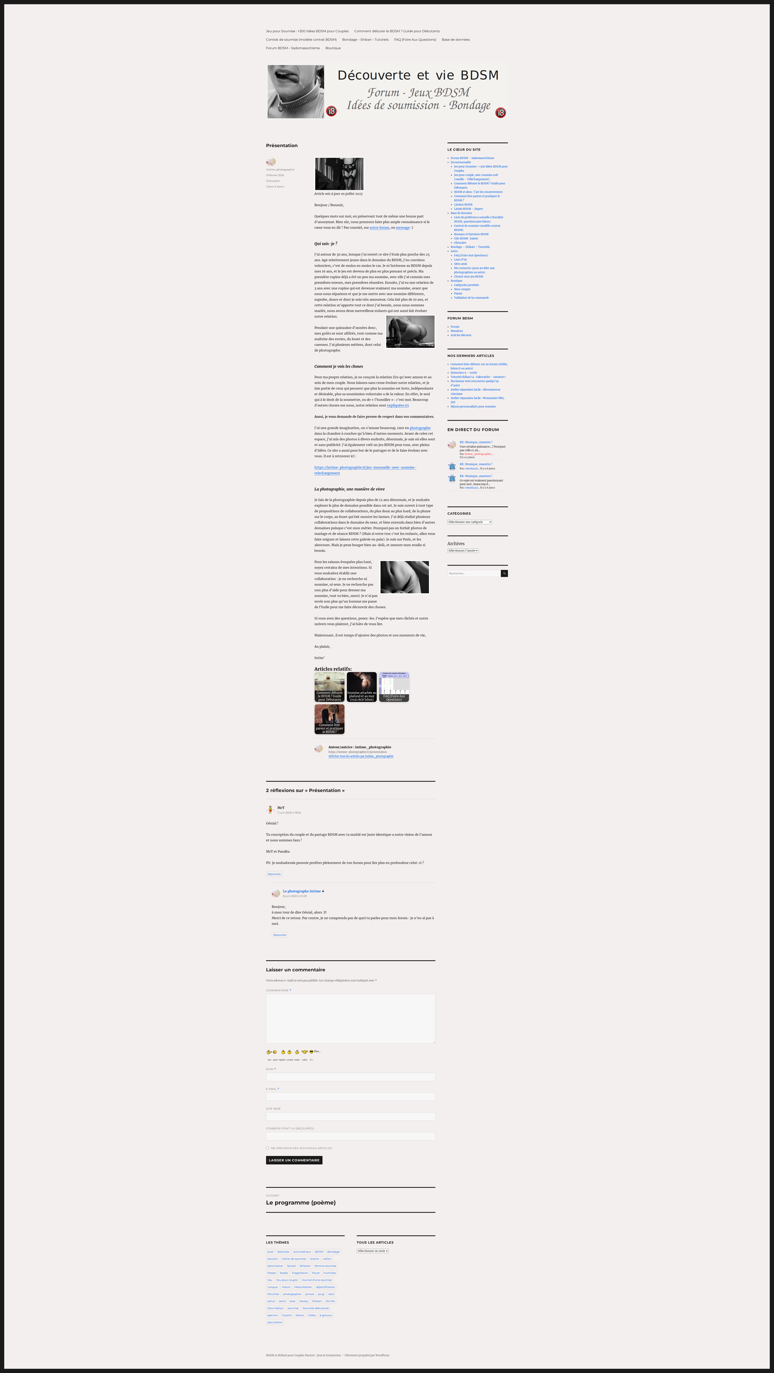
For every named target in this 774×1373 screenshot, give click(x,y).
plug (321, 1294)
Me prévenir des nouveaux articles (301, 1148)
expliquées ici (398, 405)
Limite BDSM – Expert (468, 209)
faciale (291, 1265)
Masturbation (303, 1287)
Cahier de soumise (294, 1258)
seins (282, 1301)
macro (286, 1287)
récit (331, 1294)
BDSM (319, 1251)
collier (327, 1258)
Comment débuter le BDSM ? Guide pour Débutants (397, 31)
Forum (455, 326)
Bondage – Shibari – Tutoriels (365, 40)
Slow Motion (275, 1308)
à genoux (326, 1315)
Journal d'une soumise (317, 1280)
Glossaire (460, 242)
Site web (273, 1108)
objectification (325, 1287)
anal (270, 1251)
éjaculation (274, 1322)
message (403, 228)
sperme (272, 1315)
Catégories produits (466, 285)
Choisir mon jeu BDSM (468, 276)
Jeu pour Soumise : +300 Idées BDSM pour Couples (307, 31)
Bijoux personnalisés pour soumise (473, 406)
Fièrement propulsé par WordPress (367, 1355)
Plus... (317, 1051)
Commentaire (278, 990)
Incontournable (461, 162)
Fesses (271, 1272)
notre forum (379, 228)
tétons (300, 1315)
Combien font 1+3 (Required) (290, 1128)
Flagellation (300, 1272)
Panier (458, 293)
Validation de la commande (471, 297)
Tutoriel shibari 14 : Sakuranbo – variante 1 (478, 377)
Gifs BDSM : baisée (466, 238)
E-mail (272, 1089)
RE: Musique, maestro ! (476, 442)
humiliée (330, 1272)
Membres (457, 331)
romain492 (471, 468)
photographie (292, 1294)
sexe (292, 1301)
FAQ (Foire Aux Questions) (415, 40)
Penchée (273, 1294)
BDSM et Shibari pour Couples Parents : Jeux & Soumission (303, 1355)
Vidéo (312, 1315)
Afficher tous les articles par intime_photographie (361, 756)
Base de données (456, 40)
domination (275, 1265)
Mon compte (462, 289)
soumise (293, 1308)
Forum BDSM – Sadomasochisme (293, 48)
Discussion (273, 180)
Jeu (269, 1280)
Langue (272, 1287)
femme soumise (325, 1265)
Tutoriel (287, 1315)
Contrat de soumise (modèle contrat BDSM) (301, 40)
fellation (305, 1265)
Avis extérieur (302, 1251)
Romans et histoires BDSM (471, 234)
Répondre (274, 874)
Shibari (317, 1301)
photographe (420, 428)
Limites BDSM (463, 204)
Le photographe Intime (302, 891)
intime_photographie (280, 169)
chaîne (314, 1258)
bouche (272, 1258)
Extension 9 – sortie (464, 372)
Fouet (316, 1272)
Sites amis (460, 264)
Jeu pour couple (287, 1280)
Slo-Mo (330, 1301)
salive (271, 1301)
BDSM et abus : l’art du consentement (478, 192)
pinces (309, 1294)
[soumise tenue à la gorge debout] (374, 174)
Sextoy (304, 1301)
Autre (454, 251)
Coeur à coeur (275, 186)
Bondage (333, 1251)
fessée (284, 1272)
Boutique (333, 48)
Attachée (283, 1251)
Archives (456, 543)
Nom (271, 1069)
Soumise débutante (316, 1308)
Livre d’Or (460, 259)
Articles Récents (461, 335)
